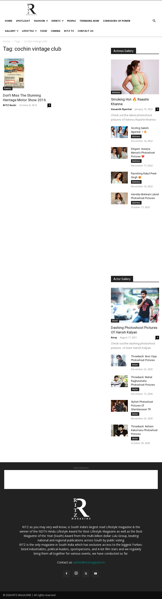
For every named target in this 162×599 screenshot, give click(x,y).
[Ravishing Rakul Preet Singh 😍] (119, 177)
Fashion (39, 20)
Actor (115, 320)
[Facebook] (66, 573)
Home (8, 20)
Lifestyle (28, 30)
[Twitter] (85, 573)
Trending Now (89, 20)
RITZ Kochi (9, 105)
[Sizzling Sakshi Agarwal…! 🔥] (119, 132)
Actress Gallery (123, 51)
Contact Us (85, 30)
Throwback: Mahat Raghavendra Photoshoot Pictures (143, 381)
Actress (116, 92)
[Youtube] (95, 573)
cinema (55, 30)
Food (43, 30)
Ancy (114, 337)
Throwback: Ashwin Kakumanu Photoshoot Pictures (144, 430)
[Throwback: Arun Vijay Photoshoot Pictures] (119, 360)
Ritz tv (69, 30)
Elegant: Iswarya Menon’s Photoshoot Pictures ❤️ (143, 152)
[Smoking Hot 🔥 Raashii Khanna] (135, 77)
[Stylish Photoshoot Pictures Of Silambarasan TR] (119, 406)
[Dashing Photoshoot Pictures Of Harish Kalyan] (135, 305)
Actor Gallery (122, 279)
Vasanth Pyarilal (121, 109)
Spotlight (23, 20)
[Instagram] (76, 573)
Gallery (10, 30)
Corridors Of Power (116, 20)
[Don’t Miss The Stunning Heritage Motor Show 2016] (27, 73)
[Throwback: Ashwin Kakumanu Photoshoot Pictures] (119, 430)
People (71, 20)
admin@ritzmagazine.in (89, 562)
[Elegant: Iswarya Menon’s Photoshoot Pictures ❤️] (119, 153)
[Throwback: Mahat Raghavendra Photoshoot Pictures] (119, 381)
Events (56, 20)
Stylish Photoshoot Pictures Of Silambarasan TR (142, 405)
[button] (154, 21)
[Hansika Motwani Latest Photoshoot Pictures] (119, 198)
